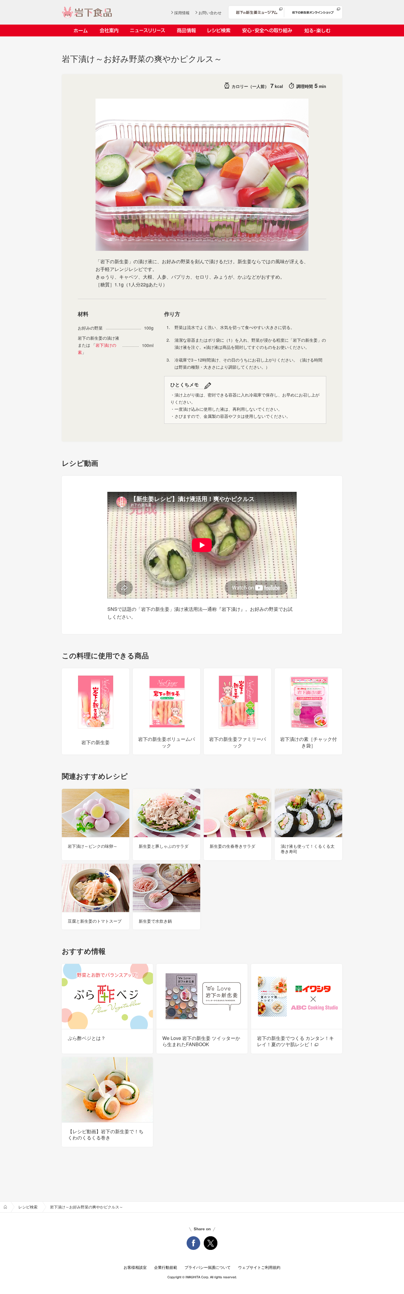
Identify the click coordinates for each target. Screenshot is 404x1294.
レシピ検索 (219, 30)
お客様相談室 (135, 1267)
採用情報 (182, 12)
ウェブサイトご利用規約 (259, 1267)
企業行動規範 (165, 1267)
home (5, 1207)
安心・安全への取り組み (267, 30)
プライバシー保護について (208, 1267)
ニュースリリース (147, 30)
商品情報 (186, 30)
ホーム (80, 30)
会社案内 (109, 30)
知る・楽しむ (317, 30)
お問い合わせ (210, 12)
